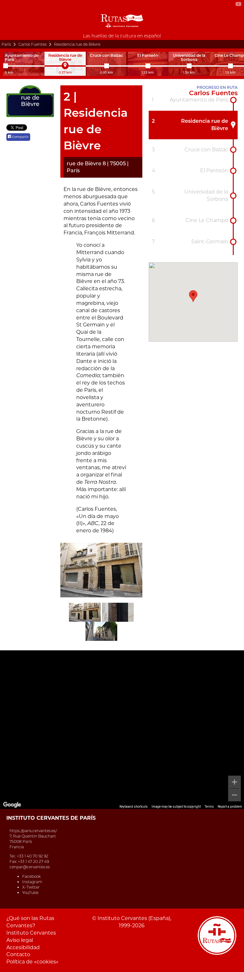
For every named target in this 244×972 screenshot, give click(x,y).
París (6, 44)
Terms (209, 806)
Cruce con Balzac (206, 150)
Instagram (32, 881)
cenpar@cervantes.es (30, 866)
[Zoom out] (234, 795)
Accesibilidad (23, 947)
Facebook (31, 876)
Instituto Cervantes (31, 933)
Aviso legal (19, 940)
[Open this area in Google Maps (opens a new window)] (12, 805)
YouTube (30, 892)
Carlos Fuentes (32, 44)
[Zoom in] (234, 782)
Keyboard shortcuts (133, 806)
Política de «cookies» (32, 962)
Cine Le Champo (207, 220)
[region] (122, 729)
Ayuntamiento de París (199, 100)
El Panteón (214, 170)
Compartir (20, 137)
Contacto (18, 954)
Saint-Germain (209, 242)
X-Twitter (31, 887)
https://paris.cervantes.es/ (33, 830)
